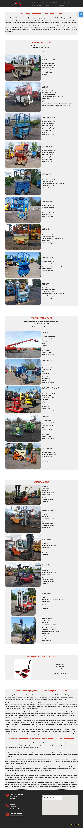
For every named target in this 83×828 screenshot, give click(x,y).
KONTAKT (54, 5)
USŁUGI (34, 2)
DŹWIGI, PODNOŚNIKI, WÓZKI (16, 815)
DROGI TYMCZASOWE (51, 2)
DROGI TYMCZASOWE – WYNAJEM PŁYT (19, 817)
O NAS (28, 2)
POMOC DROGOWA (65, 2)
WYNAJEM (41, 2)
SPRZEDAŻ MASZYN (37, 5)
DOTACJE (61, 5)
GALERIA (47, 5)
